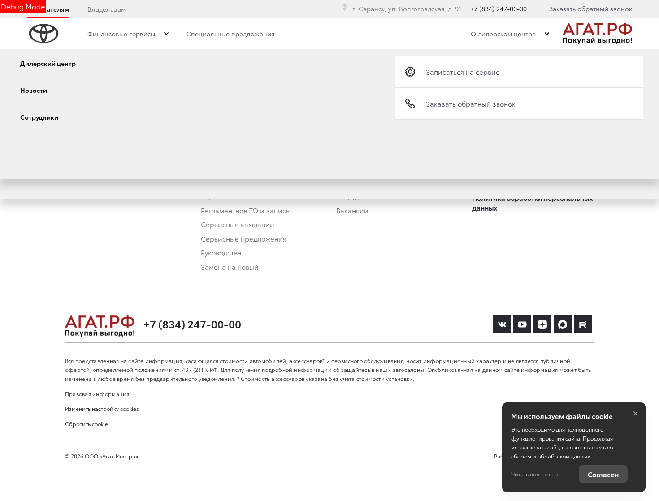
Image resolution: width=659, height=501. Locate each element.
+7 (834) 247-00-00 (498, 8)
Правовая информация (97, 393)
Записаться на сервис (462, 72)
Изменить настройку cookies (102, 408)
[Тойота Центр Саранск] (597, 33)
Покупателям (48, 8)
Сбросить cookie (86, 424)
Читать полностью (534, 474)
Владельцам (106, 8)
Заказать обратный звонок (590, 8)
